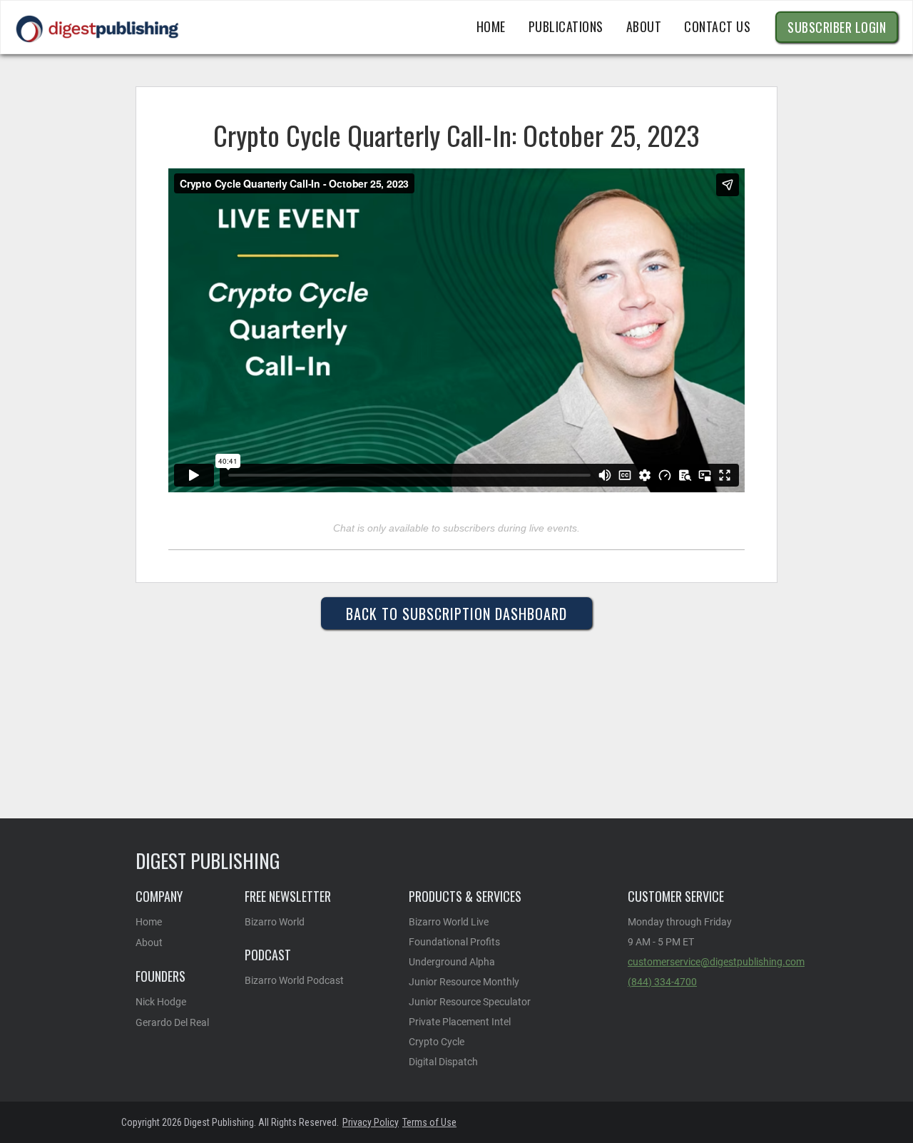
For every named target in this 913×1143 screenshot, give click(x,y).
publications (566, 26)
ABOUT (644, 26)
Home (491, 26)
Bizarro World (275, 922)
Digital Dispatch (443, 1061)
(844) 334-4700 (662, 981)
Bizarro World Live (449, 922)
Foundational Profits (454, 942)
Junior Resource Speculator (470, 1001)
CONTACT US (717, 26)
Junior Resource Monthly (464, 981)
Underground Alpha (452, 961)
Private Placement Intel (460, 1021)
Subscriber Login (836, 27)
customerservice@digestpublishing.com (716, 961)
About (149, 942)
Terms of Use (429, 1122)
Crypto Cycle (436, 1041)
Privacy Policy (370, 1122)
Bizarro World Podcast (294, 980)
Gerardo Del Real (172, 1022)
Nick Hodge (161, 1001)
